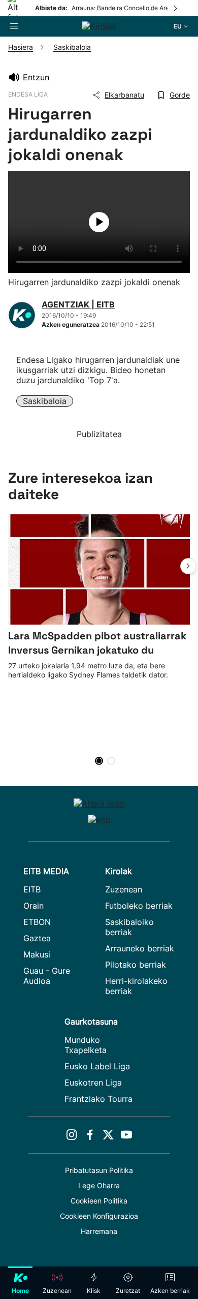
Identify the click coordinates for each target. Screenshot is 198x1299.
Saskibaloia (45, 401)
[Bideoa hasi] (99, 222)
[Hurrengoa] (176, 8)
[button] (188, 566)
